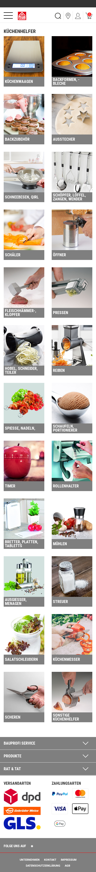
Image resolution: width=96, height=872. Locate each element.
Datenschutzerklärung (43, 865)
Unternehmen (30, 859)
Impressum (69, 859)
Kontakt (50, 859)
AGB (67, 865)
